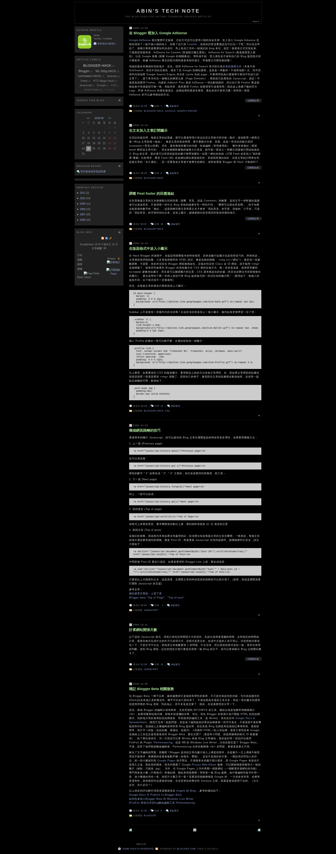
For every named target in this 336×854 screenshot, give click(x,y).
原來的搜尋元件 (232, 66)
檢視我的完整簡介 (106, 43)
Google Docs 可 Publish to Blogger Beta (155, 794)
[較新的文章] (259, 830)
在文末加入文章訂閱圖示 (148, 130)
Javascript (151, 610)
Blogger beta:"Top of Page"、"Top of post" (157, 597)
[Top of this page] (259, 115)
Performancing (163, 742)
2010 (82, 198)
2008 (82, 209)
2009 (82, 203)
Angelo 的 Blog (186, 790)
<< (88, 118)
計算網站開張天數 (143, 630)
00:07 (144, 224)
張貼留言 (174, 106)
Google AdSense (140, 40)
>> (109, 118)
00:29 (144, 173)
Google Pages (166, 760)
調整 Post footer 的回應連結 (151, 193)
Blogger (150, 815)
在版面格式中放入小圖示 (148, 249)
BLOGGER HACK (153, 111)
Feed (84, 80)
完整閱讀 (251, 100)
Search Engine (187, 111)
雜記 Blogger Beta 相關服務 (151, 689)
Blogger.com (186, 849)
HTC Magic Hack (103, 80)
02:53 (144, 605)
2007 (82, 214)
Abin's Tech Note (168, 11)
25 (162, 406)
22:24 (144, 406)
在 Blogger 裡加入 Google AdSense (158, 33)
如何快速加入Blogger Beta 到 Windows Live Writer (161, 798)
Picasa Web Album (204, 764)
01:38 (144, 664)
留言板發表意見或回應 (93, 171)
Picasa (108, 89)
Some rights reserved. (138, 849)
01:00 (144, 810)
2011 (82, 192)
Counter (192, 44)
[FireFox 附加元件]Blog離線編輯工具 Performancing (162, 802)
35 (162, 224)
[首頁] (195, 830)
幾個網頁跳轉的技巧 (145, 430)
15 (162, 664)
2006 (82, 219)
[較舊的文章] (131, 830)
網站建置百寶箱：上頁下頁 (145, 593)
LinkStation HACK (89, 76)
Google (170, 111)
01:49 (144, 106)
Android (111, 76)
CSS (167, 411)
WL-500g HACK (105, 71)
